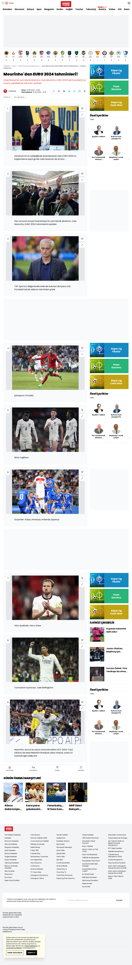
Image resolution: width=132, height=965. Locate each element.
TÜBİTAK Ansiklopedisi (90, 857)
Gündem (7, 9)
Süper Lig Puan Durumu (65, 878)
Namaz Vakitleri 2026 (39, 838)
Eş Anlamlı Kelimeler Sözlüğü (90, 865)
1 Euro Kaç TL (61, 872)
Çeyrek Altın (60, 853)
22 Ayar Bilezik (61, 866)
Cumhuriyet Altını (63, 863)
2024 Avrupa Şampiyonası (28, 66)
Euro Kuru (8, 877)
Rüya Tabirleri (87, 846)
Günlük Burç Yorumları (39, 856)
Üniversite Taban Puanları (88, 842)
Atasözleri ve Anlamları (117, 835)
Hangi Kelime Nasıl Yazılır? (89, 870)
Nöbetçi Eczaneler (37, 844)
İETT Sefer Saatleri (115, 848)
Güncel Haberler (11, 844)
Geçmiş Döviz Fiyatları (116, 863)
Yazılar (79, 9)
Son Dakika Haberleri (13, 835)
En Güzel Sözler (88, 874)
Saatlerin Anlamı (63, 841)
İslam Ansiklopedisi (89, 854)
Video (112, 9)
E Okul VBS (35, 850)
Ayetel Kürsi (60, 838)
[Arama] (3, 3)
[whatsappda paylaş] (74, 91)
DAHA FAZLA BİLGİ (14, 953)
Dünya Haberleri (11, 853)
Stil (119, 9)
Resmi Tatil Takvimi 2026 (115, 877)
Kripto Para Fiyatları (12, 880)
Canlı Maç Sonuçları (64, 875)
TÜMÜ (92, 119)
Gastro (102, 9)
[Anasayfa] (9, 828)
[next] (86, 797)
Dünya (30, 9)
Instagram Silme (37, 878)
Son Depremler (36, 860)
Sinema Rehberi (37, 869)
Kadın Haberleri (10, 860)
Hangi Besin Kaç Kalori (91, 861)
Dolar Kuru (9, 874)
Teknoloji (91, 9)
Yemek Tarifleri (62, 835)
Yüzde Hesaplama (115, 860)
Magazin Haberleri (12, 847)
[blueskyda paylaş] (64, 91)
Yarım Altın (60, 856)
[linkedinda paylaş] (69, 91)
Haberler (6, 66)
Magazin (49, 9)
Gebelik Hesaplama (116, 851)
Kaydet (119, 900)
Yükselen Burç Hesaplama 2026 (115, 855)
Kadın (60, 9)
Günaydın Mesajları (64, 847)
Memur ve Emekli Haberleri (11, 867)
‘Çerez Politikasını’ (31, 946)
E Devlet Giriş (35, 853)
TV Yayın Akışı (36, 872)
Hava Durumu (36, 863)
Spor (39, 9)
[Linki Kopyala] (85, 91)
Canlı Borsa (35, 835)
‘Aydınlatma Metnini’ (14, 948)
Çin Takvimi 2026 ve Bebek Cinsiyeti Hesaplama (116, 843)
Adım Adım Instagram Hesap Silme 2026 (117, 872)
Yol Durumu (35, 866)
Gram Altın (60, 850)
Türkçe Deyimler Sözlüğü (117, 838)
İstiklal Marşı (35, 847)
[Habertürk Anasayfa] (66, 3)
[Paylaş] (82, 108)
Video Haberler (88, 835)
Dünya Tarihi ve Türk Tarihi (90, 850)
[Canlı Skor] (109, 103)
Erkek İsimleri (87, 883)
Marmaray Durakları (90, 880)
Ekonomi (19, 9)
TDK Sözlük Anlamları (90, 838)
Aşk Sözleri (60, 844)
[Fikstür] (109, 71)
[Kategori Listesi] (129, 3)
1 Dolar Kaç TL (61, 869)
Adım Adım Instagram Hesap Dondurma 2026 (117, 867)
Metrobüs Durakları (89, 877)
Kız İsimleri (86, 887)
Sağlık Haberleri (11, 856)
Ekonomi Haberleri (12, 841)
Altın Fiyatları (10, 871)
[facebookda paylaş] (54, 91)
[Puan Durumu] (109, 88)
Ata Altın (59, 860)
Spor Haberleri (10, 850)
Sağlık (69, 9)
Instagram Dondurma (39, 875)
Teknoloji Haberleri (12, 863)
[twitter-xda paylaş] (59, 91)
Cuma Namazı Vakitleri (40, 841)
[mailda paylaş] (79, 91)
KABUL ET (32, 953)
